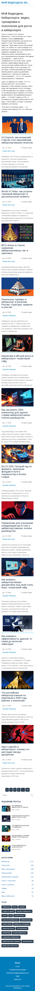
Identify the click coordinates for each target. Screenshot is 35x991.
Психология (17, 865)
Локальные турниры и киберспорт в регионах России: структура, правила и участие (16, 303)
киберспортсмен (26, 920)
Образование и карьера (17, 877)
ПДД (17, 976)
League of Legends (8, 911)
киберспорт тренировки (21, 924)
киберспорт (6, 907)
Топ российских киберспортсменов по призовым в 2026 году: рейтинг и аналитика (14, 696)
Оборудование (17, 873)
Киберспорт (17, 861)
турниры (22, 907)
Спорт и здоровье (17, 884)
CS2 (10, 915)
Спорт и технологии (17, 881)
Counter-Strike (7, 924)
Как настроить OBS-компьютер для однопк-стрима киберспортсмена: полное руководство (15, 414)
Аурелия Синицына (9, 315)
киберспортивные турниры (11, 941)
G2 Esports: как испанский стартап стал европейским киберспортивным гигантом (17, 140)
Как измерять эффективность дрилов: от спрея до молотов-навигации (16, 640)
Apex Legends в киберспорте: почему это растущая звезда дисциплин (15, 750)
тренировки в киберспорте (11, 937)
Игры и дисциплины (17, 869)
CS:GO (5, 915)
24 (27, 789)
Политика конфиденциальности (17, 973)
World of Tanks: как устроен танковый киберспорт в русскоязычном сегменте (16, 194)
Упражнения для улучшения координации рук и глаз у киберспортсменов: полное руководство (17, 527)
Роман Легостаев (8, 151)
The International (22, 928)
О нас (18, 966)
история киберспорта (19, 932)
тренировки (6, 932)
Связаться (17, 979)
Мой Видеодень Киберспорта (16, 2)
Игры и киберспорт (17, 896)
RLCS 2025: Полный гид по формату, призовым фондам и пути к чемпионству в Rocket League (16, 471)
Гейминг (17, 888)
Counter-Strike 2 (19, 915)
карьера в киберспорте (24, 911)
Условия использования (17, 970)
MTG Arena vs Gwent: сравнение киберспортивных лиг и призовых (14, 249)
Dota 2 (15, 907)
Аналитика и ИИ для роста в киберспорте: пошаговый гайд (17, 358)
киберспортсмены (8, 928)
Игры (17, 892)
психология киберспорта (10, 920)
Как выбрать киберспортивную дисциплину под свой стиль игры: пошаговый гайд (17, 583)
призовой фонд (27, 941)
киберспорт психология (10, 945)
